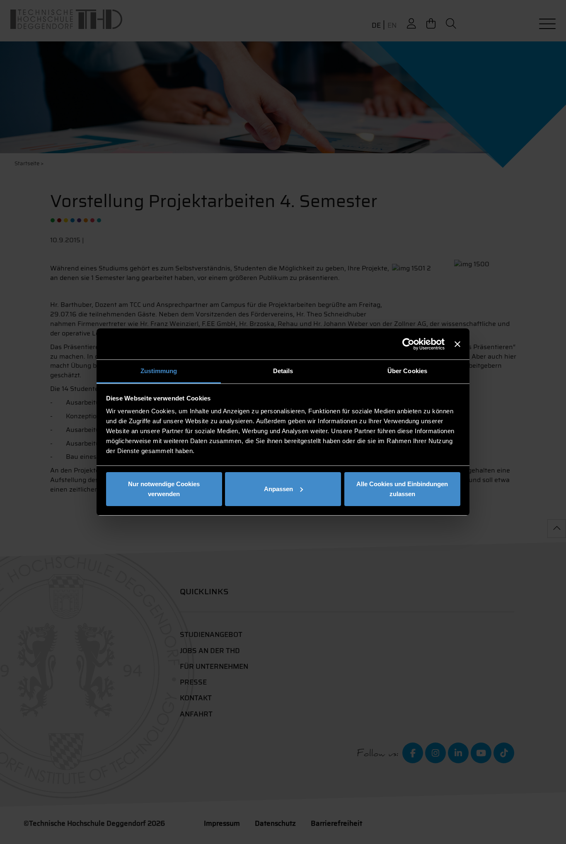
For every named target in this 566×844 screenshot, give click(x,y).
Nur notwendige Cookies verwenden (164, 488)
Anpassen (278, 488)
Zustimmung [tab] (158, 370)
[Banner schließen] (457, 344)
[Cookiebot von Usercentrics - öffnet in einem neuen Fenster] (408, 344)
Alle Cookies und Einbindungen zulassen (402, 488)
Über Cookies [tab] (407, 370)
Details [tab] (283, 370)
